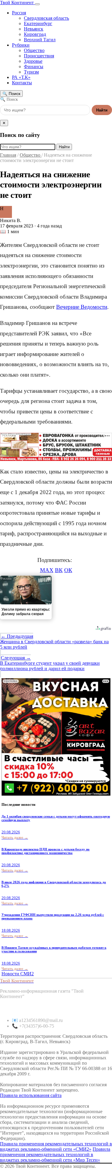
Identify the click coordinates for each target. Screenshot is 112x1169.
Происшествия (39, 55)
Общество (34, 50)
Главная (8, 155)
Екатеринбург (38, 23)
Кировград (35, 34)
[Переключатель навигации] (37, 4)
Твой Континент (17, 2)
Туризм (31, 71)
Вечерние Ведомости (81, 307)
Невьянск (33, 28)
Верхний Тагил (40, 39)
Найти (102, 110)
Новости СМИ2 (17, 973)
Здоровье (33, 61)
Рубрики (21, 45)
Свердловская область (46, 18)
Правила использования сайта (31, 1095)
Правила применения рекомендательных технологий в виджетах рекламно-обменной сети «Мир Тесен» (55, 1154)
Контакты (22, 82)
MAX (46, 570)
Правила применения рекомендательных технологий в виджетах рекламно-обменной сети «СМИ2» (56, 1146)
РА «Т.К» (21, 77)
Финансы (33, 66)
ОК (68, 570)
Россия (19, 12)
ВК (59, 570)
